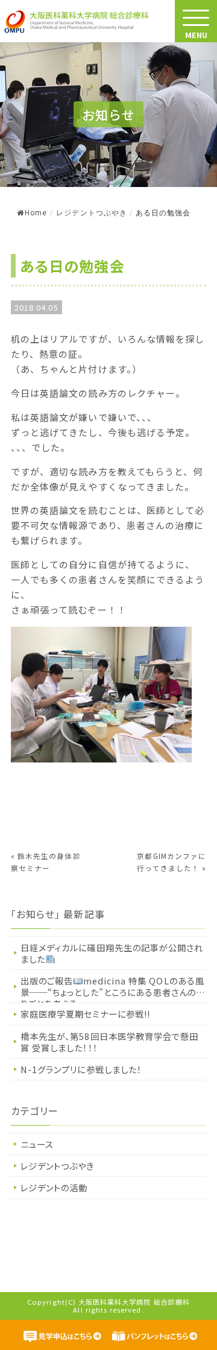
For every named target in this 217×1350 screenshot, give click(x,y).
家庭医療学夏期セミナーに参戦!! (85, 1013)
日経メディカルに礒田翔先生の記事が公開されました (111, 953)
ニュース (37, 1144)
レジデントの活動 (53, 1187)
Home (36, 213)
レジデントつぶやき (57, 1165)
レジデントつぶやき (91, 213)
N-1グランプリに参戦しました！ (81, 1069)
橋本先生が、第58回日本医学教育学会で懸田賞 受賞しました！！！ (109, 1042)
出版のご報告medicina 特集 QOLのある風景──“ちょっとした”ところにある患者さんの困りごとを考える (112, 988)
